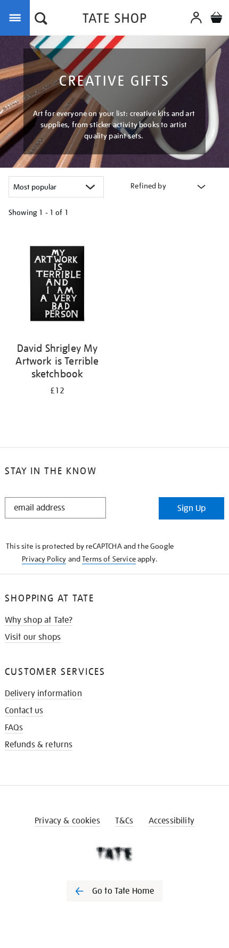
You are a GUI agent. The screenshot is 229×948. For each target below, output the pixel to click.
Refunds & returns (39, 744)
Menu (17, 17)
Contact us (24, 710)
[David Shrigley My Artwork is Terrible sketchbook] (57, 285)
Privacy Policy (44, 559)
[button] (41, 19)
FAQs (14, 727)
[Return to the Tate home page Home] (114, 20)
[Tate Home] (114, 854)
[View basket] (216, 19)
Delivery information (43, 693)
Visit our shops (33, 637)
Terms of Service (109, 559)
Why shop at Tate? (39, 620)
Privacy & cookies (67, 820)
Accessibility (171, 820)
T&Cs (124, 820)
